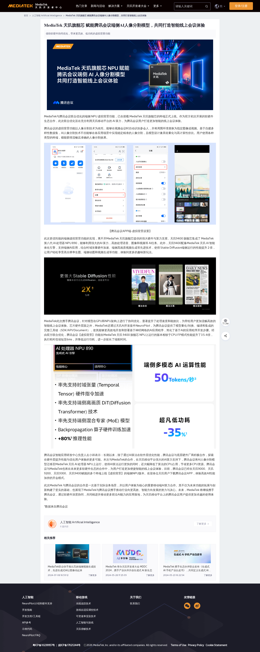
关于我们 (135, 597)
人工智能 (27, 597)
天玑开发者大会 (137, 6)
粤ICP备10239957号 (44, 645)
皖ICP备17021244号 (69, 645)
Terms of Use (179, 645)
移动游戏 (81, 597)
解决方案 (114, 6)
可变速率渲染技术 (86, 616)
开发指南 (27, 610)
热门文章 (81, 6)
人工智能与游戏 (84, 622)
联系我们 (135, 603)
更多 (156, 6)
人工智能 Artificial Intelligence (47, 15)
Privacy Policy (196, 645)
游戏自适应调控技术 (87, 610)
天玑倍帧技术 (83, 629)
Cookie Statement (216, 645)
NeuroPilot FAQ (31, 635)
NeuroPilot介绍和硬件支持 (37, 603)
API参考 (26, 622)
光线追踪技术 (83, 603)
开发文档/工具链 (31, 616)
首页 (26, 15)
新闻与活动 (98, 6)
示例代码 (27, 629)
